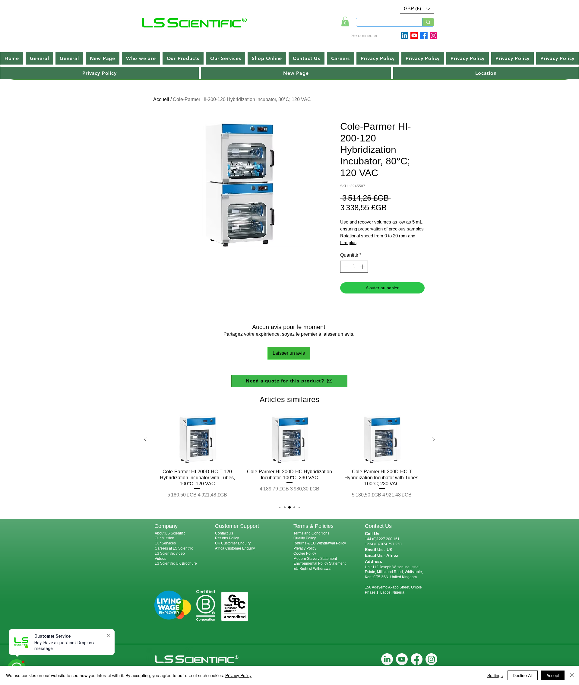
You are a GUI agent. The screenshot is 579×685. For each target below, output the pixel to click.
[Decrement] (345, 266)
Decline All (523, 675)
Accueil (161, 99)
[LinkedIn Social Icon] (404, 35)
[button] (417, 9)
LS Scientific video (170, 553)
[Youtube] (414, 35)
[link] (345, 21)
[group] (289, 457)
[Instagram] (433, 35)
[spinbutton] (354, 266)
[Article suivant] (433, 439)
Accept (552, 675)
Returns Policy (227, 538)
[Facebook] (424, 35)
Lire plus (348, 242)
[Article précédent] (145, 439)
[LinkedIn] (387, 659)
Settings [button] (495, 675)
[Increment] (363, 266)
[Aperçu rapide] (197, 439)
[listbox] (417, 9)
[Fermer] (571, 675)
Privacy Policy (304, 548)
